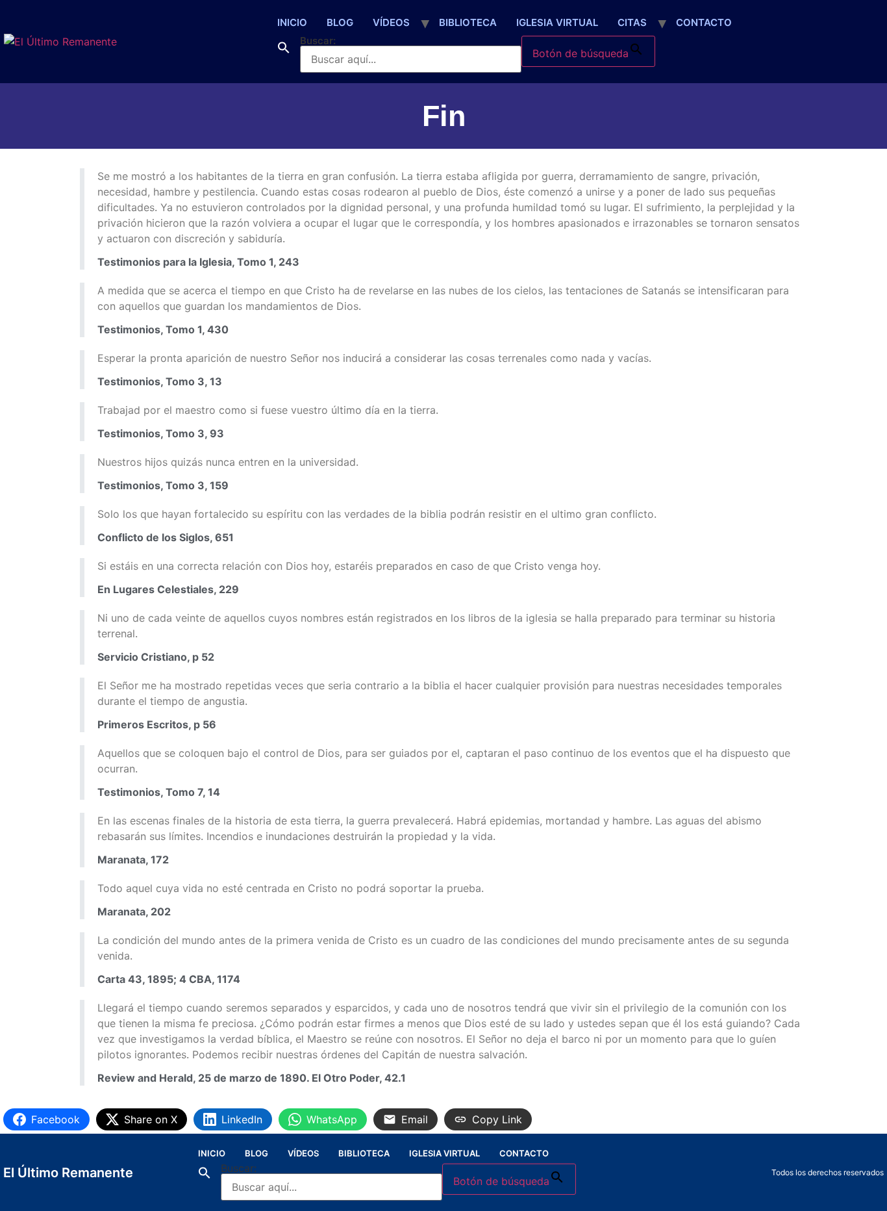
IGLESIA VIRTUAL (557, 22)
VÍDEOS (391, 22)
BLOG (340, 22)
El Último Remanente (68, 1172)
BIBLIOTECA (468, 22)
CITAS (632, 22)
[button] (284, 54)
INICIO (292, 22)
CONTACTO (704, 22)
